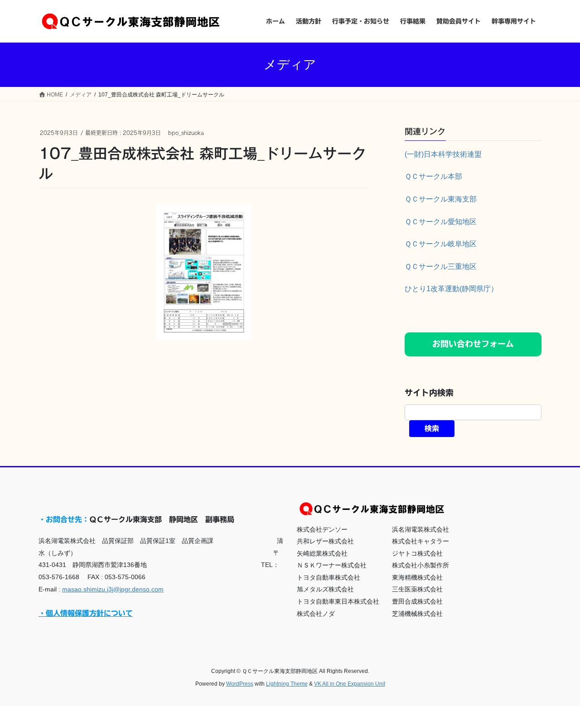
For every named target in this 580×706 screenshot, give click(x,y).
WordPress (239, 684)
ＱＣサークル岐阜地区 (441, 244)
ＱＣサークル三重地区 (441, 266)
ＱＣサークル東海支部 (441, 199)
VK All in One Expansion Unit (349, 684)
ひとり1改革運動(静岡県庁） (451, 289)
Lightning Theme (287, 684)
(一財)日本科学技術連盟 (443, 154)
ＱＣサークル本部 (433, 176)
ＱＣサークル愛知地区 (441, 222)
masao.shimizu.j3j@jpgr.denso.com (113, 589)
